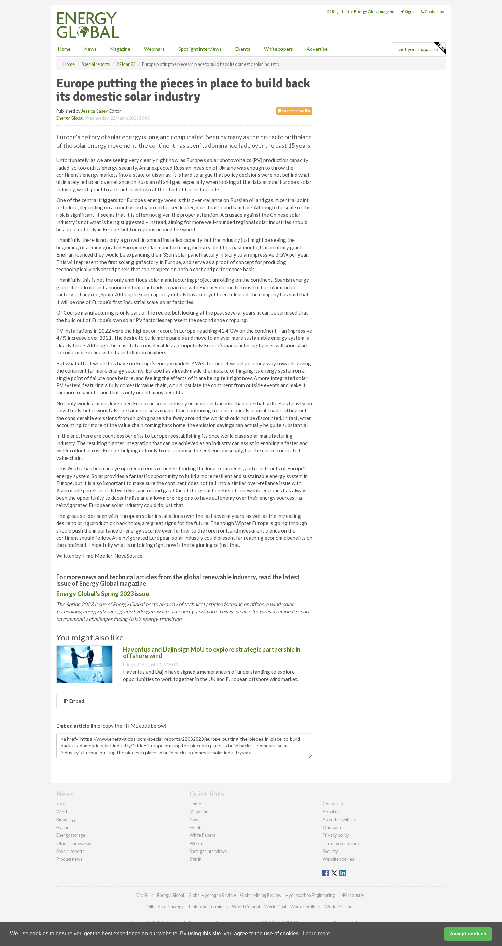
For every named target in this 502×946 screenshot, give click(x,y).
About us (331, 811)
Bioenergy (66, 819)
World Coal (275, 906)
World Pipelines (339, 906)
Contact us (434, 11)
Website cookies (338, 859)
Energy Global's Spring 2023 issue (102, 593)
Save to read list (295, 110)
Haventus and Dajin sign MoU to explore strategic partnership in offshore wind (212, 652)
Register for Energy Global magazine (364, 11)
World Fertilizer (305, 906)
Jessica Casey (94, 111)
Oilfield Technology (165, 906)
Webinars (154, 49)
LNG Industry (351, 895)
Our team (332, 827)
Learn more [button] (316, 933)
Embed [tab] (76, 701)
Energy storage (70, 835)
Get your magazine (418, 49)
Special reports (70, 851)
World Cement (246, 906)
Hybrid (63, 827)
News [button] (90, 49)
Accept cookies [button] (468, 933)
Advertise (317, 49)
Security (330, 851)
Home (64, 49)
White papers (278, 49)
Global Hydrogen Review (212, 895)
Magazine (120, 49)
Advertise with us (339, 819)
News (195, 819)
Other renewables (73, 843)
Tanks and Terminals (208, 906)
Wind (61, 811)
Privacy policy (336, 835)
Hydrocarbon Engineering (310, 895)
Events (242, 49)
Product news (69, 859)
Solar (61, 803)
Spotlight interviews (200, 49)
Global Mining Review (260, 895)
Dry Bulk (144, 895)
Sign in (410, 11)
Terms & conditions (341, 843)
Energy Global (69, 118)
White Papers (202, 835)
